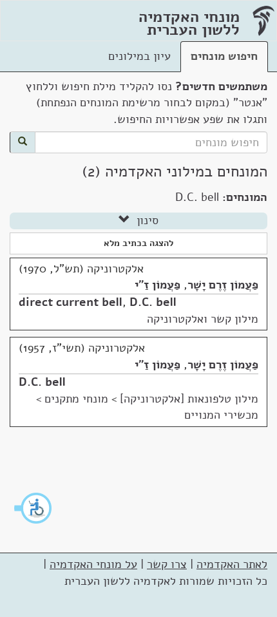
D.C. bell (153, 302)
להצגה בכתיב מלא (138, 243)
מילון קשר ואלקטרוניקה (202, 319)
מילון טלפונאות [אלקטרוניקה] (189, 398)
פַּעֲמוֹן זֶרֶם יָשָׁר (222, 284)
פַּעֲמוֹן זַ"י (157, 284)
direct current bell (70, 302)
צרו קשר (167, 564)
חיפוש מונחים (224, 56)
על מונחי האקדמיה (93, 564)
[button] (33, 508)
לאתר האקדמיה (231, 564)
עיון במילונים (139, 56)
